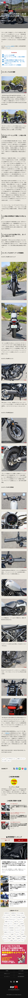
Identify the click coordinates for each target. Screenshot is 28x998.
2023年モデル (14, 913)
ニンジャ (21, 921)
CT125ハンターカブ (21, 915)
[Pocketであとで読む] (22, 768)
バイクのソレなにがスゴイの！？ (10, 919)
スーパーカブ (21, 940)
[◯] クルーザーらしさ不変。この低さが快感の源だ (14, 57)
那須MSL (24, 917)
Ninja (10, 936)
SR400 (10, 938)
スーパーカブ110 (7, 915)
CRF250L (13, 915)
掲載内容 (7, 733)
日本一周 (16, 921)
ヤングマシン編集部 (9, 46)
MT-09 (23, 925)
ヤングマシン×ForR (14, 787)
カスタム (17, 932)
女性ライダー (16, 923)
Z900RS (18, 938)
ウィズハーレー (20, 919)
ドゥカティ (17, 934)
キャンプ (23, 938)
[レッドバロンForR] (3, 3)
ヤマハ (23, 932)
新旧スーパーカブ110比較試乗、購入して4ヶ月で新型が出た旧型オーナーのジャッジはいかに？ (18, 903)
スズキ (14, 936)
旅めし (14, 938)
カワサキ (4, 938)
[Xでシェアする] (14, 768)
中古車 (22, 934)
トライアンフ (7, 934)
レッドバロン (5, 936)
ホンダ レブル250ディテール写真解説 (12, 64)
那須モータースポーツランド (9, 932)
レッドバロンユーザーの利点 (15, 917)
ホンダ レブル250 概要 (9, 55)
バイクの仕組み (20, 913)
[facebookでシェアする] (17, 768)
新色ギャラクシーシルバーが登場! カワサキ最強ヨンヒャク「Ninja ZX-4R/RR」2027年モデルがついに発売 (18, 878)
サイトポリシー (7, 976)
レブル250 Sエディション (11, 758)
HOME (7, 970)
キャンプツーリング (13, 925)
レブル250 (4, 760)
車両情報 (11, 10)
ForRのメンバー (7, 973)
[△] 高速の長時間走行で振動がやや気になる (14, 60)
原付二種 (19, 936)
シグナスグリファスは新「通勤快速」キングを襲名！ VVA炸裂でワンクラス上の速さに (18, 895)
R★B (12, 940)
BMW (12, 934)
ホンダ (8, 47)
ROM (19, 925)
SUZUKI (22, 923)
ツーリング (7, 940)
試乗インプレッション (21, 758)
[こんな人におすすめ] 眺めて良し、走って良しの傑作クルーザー (14, 62)
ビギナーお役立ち (6, 917)
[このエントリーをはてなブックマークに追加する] (25, 768)
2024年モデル (7, 913)
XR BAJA (5, 925)
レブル (4, 758)
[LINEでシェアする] (19, 768)
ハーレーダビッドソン (8, 923)
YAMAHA (24, 936)
